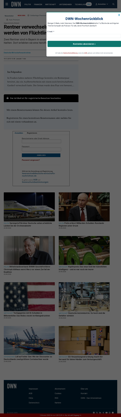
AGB (85, 53)
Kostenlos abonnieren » (84, 44)
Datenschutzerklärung (70, 53)
